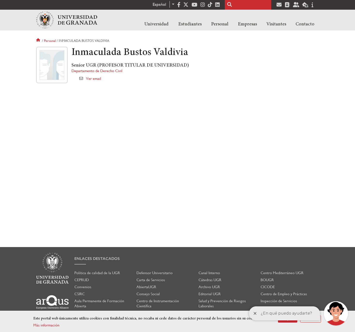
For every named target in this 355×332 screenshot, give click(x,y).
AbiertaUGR (146, 287)
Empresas (247, 24)
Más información (46, 325)
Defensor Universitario (154, 273)
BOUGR (267, 280)
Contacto (305, 24)
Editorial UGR (210, 294)
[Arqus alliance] (52, 302)
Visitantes (276, 24)
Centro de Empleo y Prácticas (284, 294)
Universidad (156, 24)
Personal (219, 24)
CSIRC (79, 294)
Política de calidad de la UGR (97, 273)
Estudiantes (190, 24)
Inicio (38, 40)
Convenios (82, 287)
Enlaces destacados (97, 258)
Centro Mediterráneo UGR (282, 273)
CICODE (268, 287)
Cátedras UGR (210, 280)
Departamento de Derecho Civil (96, 70)
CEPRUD (81, 280)
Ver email (93, 78)
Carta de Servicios (150, 280)
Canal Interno (209, 273)
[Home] (66, 20)
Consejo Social (148, 294)
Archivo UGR (209, 287)
